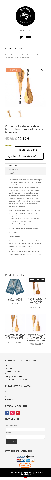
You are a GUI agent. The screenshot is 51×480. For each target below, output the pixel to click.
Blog (6, 394)
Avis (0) (11, 173)
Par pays (13, 55)
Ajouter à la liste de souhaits (24, 156)
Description (13, 165)
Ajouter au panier (28, 149)
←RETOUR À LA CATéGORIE (14, 48)
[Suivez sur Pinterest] (18, 413)
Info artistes (13, 169)
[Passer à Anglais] (25, 477)
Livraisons (8, 368)
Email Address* (11, 425)
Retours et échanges (12, 371)
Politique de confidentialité (14, 377)
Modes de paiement (12, 374)
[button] (42, 70)
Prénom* (9, 433)
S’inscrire (8, 366)
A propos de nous (11, 392)
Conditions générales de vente (16, 379)
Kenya (19, 55)
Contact (8, 397)
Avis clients (9, 399)
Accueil (7, 55)
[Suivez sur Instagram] (12, 413)
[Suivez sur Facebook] (7, 413)
